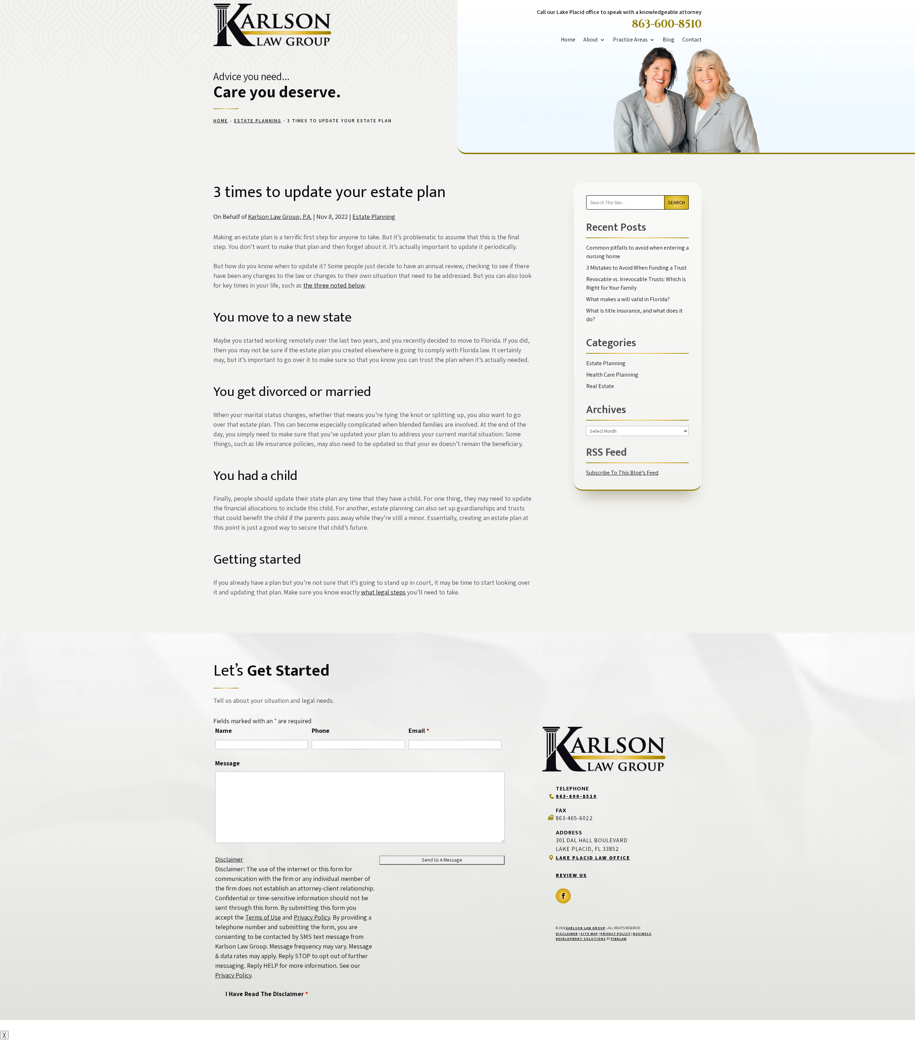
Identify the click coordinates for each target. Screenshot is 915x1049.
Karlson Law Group (585, 928)
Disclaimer (229, 859)
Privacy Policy (312, 917)
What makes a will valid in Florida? (628, 299)
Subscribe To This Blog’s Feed (622, 472)
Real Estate (600, 386)
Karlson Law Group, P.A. (280, 216)
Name (223, 730)
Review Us (571, 875)
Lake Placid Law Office (593, 857)
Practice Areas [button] (630, 39)
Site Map (589, 934)
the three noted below (334, 285)
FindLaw (619, 939)
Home (568, 39)
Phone (321, 730)
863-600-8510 (667, 24)
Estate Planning (373, 216)
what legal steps (383, 592)
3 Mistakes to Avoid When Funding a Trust (636, 267)
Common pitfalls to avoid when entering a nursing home (637, 252)
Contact (692, 39)
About (590, 39)
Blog (668, 39)
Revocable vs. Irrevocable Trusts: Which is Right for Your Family (636, 283)
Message (227, 763)
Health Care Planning (612, 374)
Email (419, 730)
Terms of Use (263, 917)
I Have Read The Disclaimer (267, 994)
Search (676, 202)
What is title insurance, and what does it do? (634, 315)
